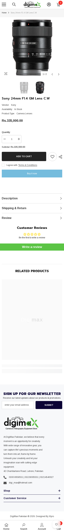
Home (4, 13)
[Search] (14, 4)
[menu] (4, 4)
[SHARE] (59, 157)
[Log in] (49, 4)
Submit (48, 405)
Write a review (32, 246)
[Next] (59, 74)
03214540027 (47, 477)
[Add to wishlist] (52, 156)
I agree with (11, 165)
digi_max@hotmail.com (20, 482)
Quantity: (6, 132)
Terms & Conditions (27, 165)
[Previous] (52, 74)
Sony (13, 105)
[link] (32, 365)
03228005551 (31, 477)
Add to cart (24, 156)
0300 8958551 (16, 477)
